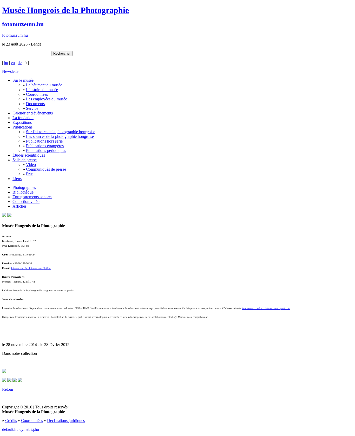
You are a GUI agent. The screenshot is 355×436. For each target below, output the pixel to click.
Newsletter (11, 71)
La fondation (23, 118)
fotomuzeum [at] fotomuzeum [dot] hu (31, 268)
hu (6, 62)
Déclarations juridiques (66, 420)
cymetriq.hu (29, 429)
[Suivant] (14, 380)
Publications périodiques (46, 150)
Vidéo (31, 164)
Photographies (24, 187)
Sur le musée (23, 80)
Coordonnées (37, 94)
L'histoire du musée (42, 89)
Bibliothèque (23, 192)
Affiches (19, 206)
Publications (22, 127)
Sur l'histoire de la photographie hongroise (60, 132)
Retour (7, 389)
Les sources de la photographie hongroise (60, 136)
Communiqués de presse (46, 169)
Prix (29, 174)
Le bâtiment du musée (44, 85)
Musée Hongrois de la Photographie (65, 10)
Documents (35, 103)
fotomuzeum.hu (23, 24)
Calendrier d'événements (32, 113)
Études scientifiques (28, 155)
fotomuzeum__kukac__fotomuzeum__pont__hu (266, 308)
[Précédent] (9, 380)
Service (32, 108)
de (20, 62)
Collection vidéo (26, 201)
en (13, 62)
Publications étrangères (45, 146)
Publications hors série (44, 141)
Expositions (22, 122)
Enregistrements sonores (32, 197)
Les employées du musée (46, 99)
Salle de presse (24, 160)
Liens (17, 178)
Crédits (11, 420)
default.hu (10, 429)
